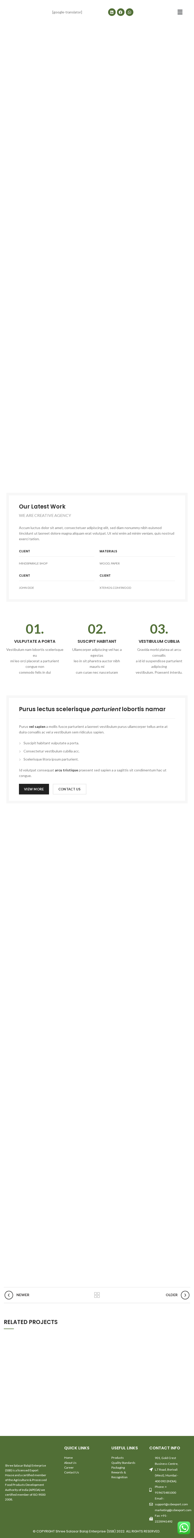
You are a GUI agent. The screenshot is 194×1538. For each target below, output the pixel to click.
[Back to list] (97, 1295)
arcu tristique (66, 770)
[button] (180, 12)
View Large (92, 1337)
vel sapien (37, 726)
